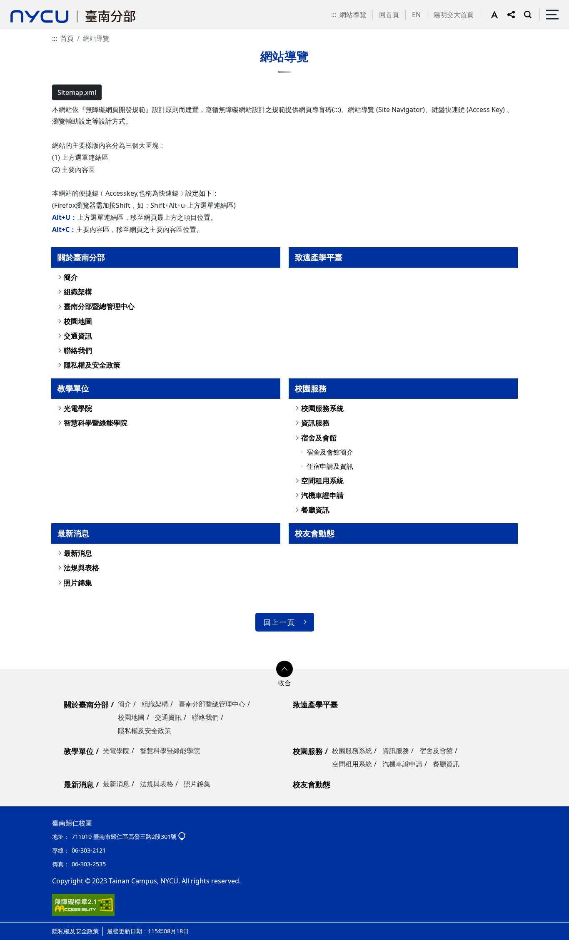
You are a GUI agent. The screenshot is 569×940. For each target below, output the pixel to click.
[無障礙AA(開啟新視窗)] (83, 904)
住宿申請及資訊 (330, 466)
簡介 (71, 277)
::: (333, 14)
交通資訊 (78, 336)
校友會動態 (314, 533)
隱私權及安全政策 (92, 365)
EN (416, 14)
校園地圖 (78, 321)
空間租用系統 (322, 480)
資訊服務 (315, 423)
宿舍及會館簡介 (330, 452)
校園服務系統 (322, 408)
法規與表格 (81, 567)
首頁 (67, 38)
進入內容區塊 (20, 5)
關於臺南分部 (81, 257)
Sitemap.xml (76, 92)
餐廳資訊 (315, 510)
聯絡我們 (78, 350)
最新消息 (73, 533)
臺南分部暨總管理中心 (99, 306)
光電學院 (78, 408)
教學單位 (73, 388)
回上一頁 (279, 622)
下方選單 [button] (284, 669)
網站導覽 (352, 14)
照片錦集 (78, 582)
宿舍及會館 (319, 438)
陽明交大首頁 (454, 14)
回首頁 (389, 14)
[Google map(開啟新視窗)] (182, 836)
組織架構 (78, 291)
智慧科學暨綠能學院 (95, 423)
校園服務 (311, 388)
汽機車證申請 (322, 495)
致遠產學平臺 (318, 257)
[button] (499, 14)
